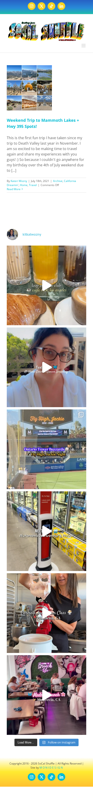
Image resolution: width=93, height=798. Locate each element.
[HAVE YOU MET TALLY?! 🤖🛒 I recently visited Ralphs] (46, 531)
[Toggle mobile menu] (83, 45)
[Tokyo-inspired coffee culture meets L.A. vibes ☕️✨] (46, 285)
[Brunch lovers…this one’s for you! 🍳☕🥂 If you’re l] (46, 695)
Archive (58, 181)
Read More (14, 189)
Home (24, 185)
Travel (33, 185)
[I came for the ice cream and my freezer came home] (46, 613)
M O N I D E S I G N (51, 767)
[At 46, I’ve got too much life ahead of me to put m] (46, 367)
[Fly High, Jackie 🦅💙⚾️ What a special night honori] (46, 449)
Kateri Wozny (19, 181)
